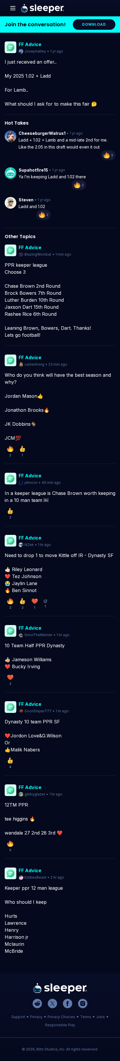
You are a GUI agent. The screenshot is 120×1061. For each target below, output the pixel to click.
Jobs (100, 1017)
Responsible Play (60, 1025)
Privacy (36, 1017)
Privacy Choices (61, 1017)
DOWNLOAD (94, 24)
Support (18, 1017)
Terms (85, 1017)
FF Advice (30, 44)
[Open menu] (12, 8)
